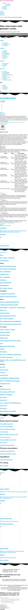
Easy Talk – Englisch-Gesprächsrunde (10, 354)
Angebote (5, 6)
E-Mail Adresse (3, 607)
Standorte (5, 7)
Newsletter (7, 5)
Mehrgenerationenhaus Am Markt (8, 453)
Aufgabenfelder (4, 548)
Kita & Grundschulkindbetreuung (9, 302)
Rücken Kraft (4, 338)
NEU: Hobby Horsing (6, 288)
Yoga (1, 343)
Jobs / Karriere (4, 560)
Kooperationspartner (6, 518)
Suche (1, 19)
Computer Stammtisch (6, 357)
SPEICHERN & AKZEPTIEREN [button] (7, 223)
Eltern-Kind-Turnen (5, 282)
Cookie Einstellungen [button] (5, 122)
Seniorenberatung (5, 383)
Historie (2, 555)
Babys (1, 255)
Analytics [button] (2, 205)
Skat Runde (3, 397)
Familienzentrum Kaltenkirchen (7, 451)
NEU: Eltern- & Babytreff (7, 258)
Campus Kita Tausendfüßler (6, 426)
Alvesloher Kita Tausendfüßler (7, 445)
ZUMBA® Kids (4, 274)
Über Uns (5, 9)
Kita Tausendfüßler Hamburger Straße (9, 434)
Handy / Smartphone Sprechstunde (10, 380)
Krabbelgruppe (4, 260)
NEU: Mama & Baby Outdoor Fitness (10, 324)
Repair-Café (3, 400)
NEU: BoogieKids (5, 277)
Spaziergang (3, 351)
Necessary (4, 147)
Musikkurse (3, 280)
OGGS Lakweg (3, 442)
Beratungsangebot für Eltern (8, 316)
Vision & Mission (5, 489)
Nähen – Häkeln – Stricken (7, 329)
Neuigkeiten (8, 4)
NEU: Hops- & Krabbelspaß (8, 269)
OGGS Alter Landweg (5, 437)
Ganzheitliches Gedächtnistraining (9, 378)
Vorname (2, 605)
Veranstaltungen (4, 245)
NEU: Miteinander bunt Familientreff (10, 321)
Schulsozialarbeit (4, 313)
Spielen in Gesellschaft (6, 394)
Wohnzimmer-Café (5, 389)
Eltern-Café (3, 310)
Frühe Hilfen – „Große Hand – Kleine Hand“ (12, 307)
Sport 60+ (3, 367)
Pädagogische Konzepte (6, 524)
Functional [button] (2, 193)
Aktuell (4, 2)
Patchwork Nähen (5, 332)
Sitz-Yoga (2, 372)
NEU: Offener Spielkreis (6, 318)
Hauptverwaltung (4, 465)
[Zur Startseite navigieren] (6, 0)
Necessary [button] (2, 145)
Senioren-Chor (4, 375)
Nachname (2, 606)
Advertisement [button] (3, 211)
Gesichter (2, 500)
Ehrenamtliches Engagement (8, 411)
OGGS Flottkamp (4, 431)
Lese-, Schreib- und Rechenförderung (10, 403)
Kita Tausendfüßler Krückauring (7, 429)
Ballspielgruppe (4, 285)
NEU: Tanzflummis (5, 271)
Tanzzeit (2, 349)
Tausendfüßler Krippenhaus (6, 423)
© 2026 (2, 101)
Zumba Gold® (4, 370)
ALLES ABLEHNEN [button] (15, 122)
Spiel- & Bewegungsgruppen (8, 266)
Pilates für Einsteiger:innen (7, 346)
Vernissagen (3, 408)
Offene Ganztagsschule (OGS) (8, 296)
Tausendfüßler (8, 98)
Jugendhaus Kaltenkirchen (7, 293)
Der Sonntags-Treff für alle (7, 392)
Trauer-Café (3, 405)
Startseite (2, 17)
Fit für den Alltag (5, 335)
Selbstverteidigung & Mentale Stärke (10, 340)
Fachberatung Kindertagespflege (9, 304)
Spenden (2, 494)
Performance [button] (2, 199)
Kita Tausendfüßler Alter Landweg (8, 439)
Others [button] (1, 218)
